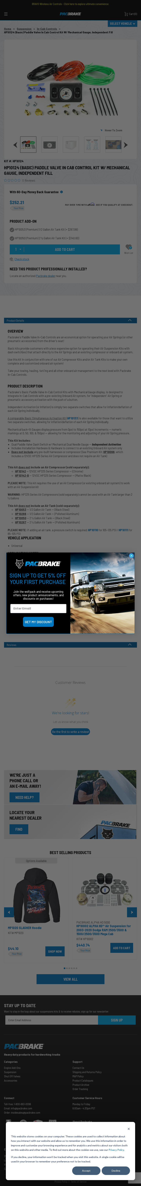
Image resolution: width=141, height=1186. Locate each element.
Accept (86, 1170)
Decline (116, 1170)
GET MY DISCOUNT (38, 622)
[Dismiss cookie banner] (128, 1129)
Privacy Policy (116, 1149)
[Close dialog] (131, 556)
